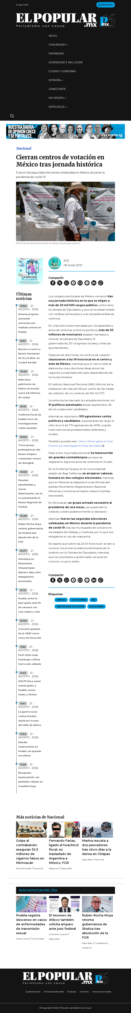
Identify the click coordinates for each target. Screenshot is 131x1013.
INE (93, 600)
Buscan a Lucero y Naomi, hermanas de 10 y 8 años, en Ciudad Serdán (29, 356)
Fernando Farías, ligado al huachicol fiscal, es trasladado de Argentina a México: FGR (64, 852)
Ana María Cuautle (58, 934)
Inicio (53, 35)
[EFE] (54, 262)
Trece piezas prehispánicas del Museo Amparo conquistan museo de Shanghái (29, 454)
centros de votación (70, 606)
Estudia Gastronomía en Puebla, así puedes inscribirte (29, 749)
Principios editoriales (54, 991)
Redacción (54, 868)
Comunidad (57, 44)
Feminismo (56, 53)
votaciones (78, 600)
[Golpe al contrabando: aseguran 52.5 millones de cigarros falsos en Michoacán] (31, 829)
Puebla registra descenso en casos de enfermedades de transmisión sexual (31, 924)
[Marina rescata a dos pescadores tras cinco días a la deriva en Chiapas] (97, 829)
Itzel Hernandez (23, 868)
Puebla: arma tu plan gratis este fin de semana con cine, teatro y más (29, 605)
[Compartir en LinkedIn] (94, 283)
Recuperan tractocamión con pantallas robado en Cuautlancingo (30, 779)
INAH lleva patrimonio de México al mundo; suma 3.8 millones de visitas (29, 388)
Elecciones (96, 606)
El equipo (71, 991)
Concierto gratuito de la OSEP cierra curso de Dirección (29, 633)
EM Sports (56, 97)
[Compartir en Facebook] (53, 283)
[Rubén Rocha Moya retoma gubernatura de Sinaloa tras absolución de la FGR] (97, 904)
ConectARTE (57, 89)
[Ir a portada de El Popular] (65, 20)
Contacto (84, 991)
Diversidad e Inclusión (66, 62)
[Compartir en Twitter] (59, 283)
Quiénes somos (33, 991)
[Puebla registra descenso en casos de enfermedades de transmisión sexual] (31, 904)
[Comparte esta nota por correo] (80, 283)
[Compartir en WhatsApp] (66, 283)
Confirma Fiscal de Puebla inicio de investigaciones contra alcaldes (29, 421)
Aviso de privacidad (101, 991)
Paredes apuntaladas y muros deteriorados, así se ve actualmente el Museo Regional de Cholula (30, 493)
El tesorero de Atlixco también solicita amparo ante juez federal (62, 922)
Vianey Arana (22, 938)
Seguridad (66, 868)
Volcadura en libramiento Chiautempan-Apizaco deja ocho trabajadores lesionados (29, 570)
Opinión (54, 80)
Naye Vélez (87, 859)
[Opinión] (65, 131)
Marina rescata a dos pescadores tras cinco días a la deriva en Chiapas (96, 847)
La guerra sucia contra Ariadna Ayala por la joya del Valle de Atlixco (29, 718)
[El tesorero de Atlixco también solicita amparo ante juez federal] (64, 904)
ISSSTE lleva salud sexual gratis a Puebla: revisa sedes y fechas (29, 688)
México (61, 600)
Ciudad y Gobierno (62, 71)
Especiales (56, 106)
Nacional (23, 148)
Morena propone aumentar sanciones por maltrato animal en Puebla (29, 323)
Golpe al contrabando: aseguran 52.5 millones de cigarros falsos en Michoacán (30, 852)
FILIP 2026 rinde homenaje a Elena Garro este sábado (29, 659)
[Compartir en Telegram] (73, 283)
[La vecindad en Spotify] (29, 271)
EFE (66, 260)
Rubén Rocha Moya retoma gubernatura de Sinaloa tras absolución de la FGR (30, 533)
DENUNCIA (107, 4)
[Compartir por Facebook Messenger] (87, 283)
